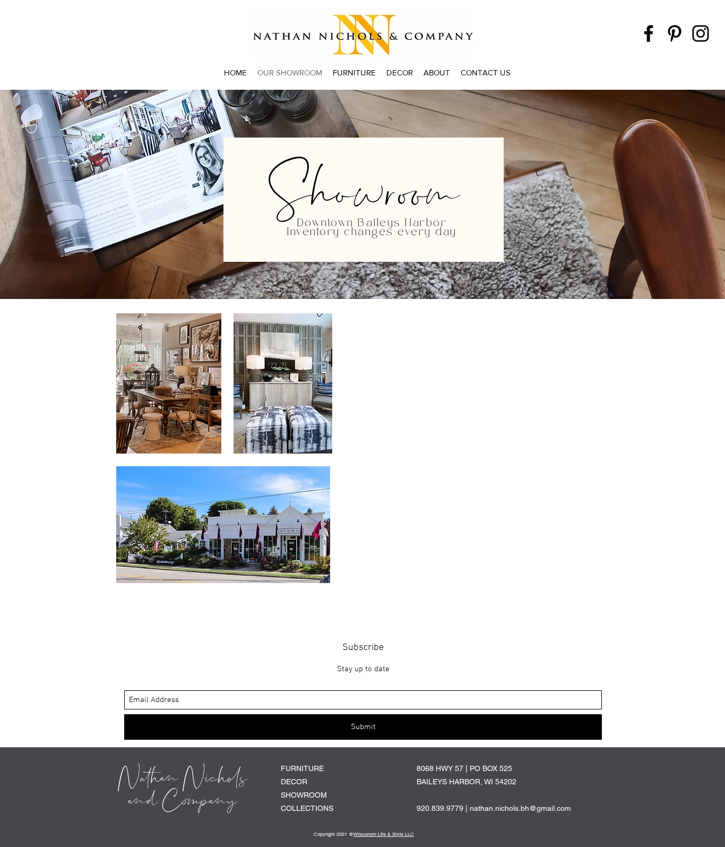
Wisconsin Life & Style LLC (383, 834)
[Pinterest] (674, 33)
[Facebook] (648, 33)
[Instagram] (700, 33)
